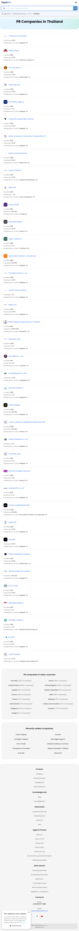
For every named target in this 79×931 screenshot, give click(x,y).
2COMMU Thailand (16, 620)
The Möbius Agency (16, 102)
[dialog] (16, 919)
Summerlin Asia (15, 454)
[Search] (75, 8)
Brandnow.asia (14, 339)
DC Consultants (15, 68)
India (51, 694)
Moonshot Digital (15, 222)
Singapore (14, 708)
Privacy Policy (39, 847)
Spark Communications (18, 153)
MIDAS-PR (12, 187)
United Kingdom (51, 685)
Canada (51, 708)
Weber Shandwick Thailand (19, 554)
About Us (39, 835)
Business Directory (19, 14)
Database (39, 774)
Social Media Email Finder (39, 875)
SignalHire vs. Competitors (39, 892)
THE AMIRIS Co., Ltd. (16, 356)
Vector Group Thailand (17, 290)
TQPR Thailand (14, 654)
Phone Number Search (39, 887)
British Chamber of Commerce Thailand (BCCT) (27, 136)
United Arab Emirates (51, 704)
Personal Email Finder (39, 870)
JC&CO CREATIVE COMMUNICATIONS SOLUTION (27, 422)
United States (13, 685)
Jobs (39, 824)
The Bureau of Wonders (18, 36)
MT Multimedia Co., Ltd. (18, 373)
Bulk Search (39, 879)
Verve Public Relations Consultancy (22, 256)
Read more (23, 922)
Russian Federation (51, 690)
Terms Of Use (39, 839)
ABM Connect (14, 50)
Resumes (39, 820)
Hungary (15, 713)
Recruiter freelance (16, 388)
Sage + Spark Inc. (15, 239)
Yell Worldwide (14, 405)
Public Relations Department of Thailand (24, 322)
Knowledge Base (39, 801)
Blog (39, 797)
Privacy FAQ (39, 843)
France (14, 694)
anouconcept (14, 204)
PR (30, 14)
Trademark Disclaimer (39, 860)
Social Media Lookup (39, 883)
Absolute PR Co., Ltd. (16, 488)
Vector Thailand (15, 170)
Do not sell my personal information (39, 856)
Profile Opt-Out (39, 852)
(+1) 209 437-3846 (39, 904)
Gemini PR (12, 522)
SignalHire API (39, 782)
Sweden (15, 690)
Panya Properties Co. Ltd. (18, 439)
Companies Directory (39, 812)
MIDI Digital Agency (16, 603)
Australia (14, 681)
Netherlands (14, 704)
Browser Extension (39, 778)
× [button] (28, 912)
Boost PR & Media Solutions (19, 471)
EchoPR (11, 637)
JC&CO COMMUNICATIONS (19, 505)
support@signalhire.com (39, 911)
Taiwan (14, 699)
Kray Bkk (12, 539)
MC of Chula (13, 586)
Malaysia (51, 699)
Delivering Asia (14, 85)
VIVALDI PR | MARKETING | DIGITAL (21, 119)
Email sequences (39, 787)
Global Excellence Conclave (19, 571)
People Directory (39, 816)
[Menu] (76, 2)
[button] (16, 925)
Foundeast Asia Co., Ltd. (18, 273)
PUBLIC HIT (13, 305)
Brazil (51, 681)
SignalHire (7, 14)
